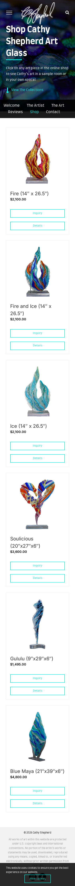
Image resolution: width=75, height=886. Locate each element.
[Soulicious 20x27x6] (37, 480)
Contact (53, 112)
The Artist (35, 105)
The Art (57, 105)
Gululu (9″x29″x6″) (31, 658)
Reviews (15, 112)
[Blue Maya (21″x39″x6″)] (37, 713)
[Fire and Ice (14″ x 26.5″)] (37, 248)
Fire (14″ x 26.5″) (29, 193)
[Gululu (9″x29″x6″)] (37, 600)
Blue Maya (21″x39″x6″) (37, 771)
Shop (34, 112)
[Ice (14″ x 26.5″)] (37, 368)
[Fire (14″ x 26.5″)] (37, 135)
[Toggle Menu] (9, 12)
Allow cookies (37, 879)
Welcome (12, 105)
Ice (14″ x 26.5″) (28, 426)
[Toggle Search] (67, 12)
